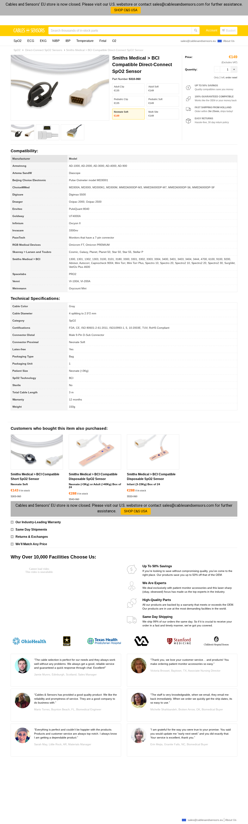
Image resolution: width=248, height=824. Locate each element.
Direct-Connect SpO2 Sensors (43, 50)
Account (211, 30)
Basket (230, 30)
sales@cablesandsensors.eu (198, 40)
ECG (30, 40)
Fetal (102, 40)
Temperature (85, 40)
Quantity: (191, 69)
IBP (68, 40)
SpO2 (18, 40)
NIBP (56, 40)
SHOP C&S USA (125, 10)
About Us (228, 40)
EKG (43, 40)
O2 (114, 40)
